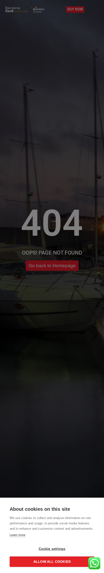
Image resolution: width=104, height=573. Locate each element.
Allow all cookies (52, 562)
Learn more (17, 535)
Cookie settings (52, 549)
